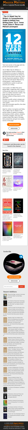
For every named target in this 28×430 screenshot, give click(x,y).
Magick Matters (7, 14)
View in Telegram (14, 124)
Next (20, 140)
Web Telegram (13, 134)
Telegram (19, 132)
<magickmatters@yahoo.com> (14, 425)
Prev (7, 140)
